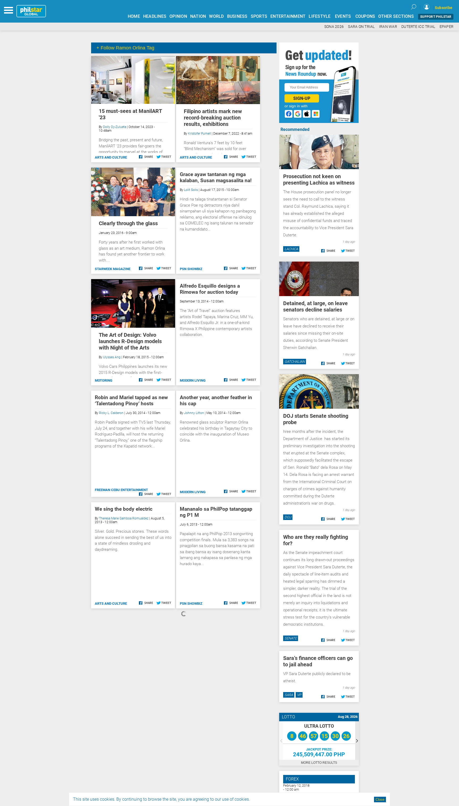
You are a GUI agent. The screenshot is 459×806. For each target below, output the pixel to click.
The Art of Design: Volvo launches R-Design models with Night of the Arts (130, 341)
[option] (319, 740)
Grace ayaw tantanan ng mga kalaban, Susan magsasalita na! (216, 177)
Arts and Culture (111, 157)
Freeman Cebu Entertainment (121, 490)
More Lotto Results (319, 763)
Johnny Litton (194, 413)
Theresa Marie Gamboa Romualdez (123, 518)
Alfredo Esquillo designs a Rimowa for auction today (210, 289)
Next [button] (357, 740)
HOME (134, 16)
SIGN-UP (301, 98)
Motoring (103, 380)
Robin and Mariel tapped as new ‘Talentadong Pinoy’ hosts (131, 400)
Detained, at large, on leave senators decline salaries (315, 306)
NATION (198, 16)
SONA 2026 (334, 26)
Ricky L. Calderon (111, 413)
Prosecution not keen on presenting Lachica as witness (319, 179)
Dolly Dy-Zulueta (114, 127)
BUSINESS (237, 16)
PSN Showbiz (191, 269)
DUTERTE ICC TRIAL (418, 26)
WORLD (216, 16)
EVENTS (343, 16)
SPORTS (259, 16)
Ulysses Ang (112, 357)
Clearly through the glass (128, 223)
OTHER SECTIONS (396, 16)
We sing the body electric (123, 509)
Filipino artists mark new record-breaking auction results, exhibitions (213, 117)
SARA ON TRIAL (361, 26)
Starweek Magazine (112, 269)
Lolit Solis (191, 190)
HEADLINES (154, 16)
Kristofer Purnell (199, 133)
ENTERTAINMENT (287, 16)
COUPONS (365, 16)
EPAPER (447, 26)
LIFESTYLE (319, 16)
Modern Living (193, 380)
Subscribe (443, 8)
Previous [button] (281, 740)
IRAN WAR (388, 26)
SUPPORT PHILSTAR (435, 17)
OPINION (178, 16)
